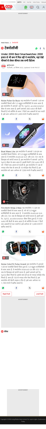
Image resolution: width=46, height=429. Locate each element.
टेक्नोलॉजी (15, 43)
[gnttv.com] (3, 66)
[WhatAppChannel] (26, 8)
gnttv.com (10, 65)
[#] (36, 48)
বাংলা (24, 2)
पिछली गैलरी (6, 294)
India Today (36, 2)
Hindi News (5, 43)
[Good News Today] (8, 8)
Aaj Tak (29, 2)
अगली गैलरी (39, 294)
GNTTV (19, 2)
